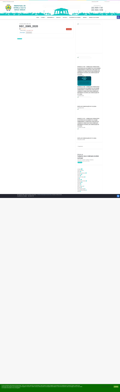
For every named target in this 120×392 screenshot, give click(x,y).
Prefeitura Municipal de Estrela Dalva (44, 194)
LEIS (78, 178)
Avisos (78, 175)
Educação (79, 182)
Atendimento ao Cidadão (74, 17)
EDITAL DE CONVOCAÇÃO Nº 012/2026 (86, 106)
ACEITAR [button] (116, 386)
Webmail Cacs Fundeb (94, 17)
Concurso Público (80, 176)
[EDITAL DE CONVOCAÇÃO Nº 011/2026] (84, 129)
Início (37, 17)
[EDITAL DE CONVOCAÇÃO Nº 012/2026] (84, 97)
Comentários (19, 38)
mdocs (23, 23)
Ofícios (78, 191)
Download (69, 29)
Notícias (65, 17)
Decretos (79, 174)
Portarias (79, 187)
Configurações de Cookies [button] (107, 386)
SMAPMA (84, 17)
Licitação (79, 169)
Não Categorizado (80, 188)
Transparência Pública (81, 190)
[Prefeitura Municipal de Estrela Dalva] (60, 9)
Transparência (50, 17)
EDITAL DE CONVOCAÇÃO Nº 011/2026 (86, 138)
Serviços (58, 17)
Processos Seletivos (81, 173)
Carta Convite (80, 170)
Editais (78, 171)
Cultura (78, 183)
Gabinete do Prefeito (81, 180)
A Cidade (43, 17)
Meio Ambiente (80, 186)
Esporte (78, 184)
